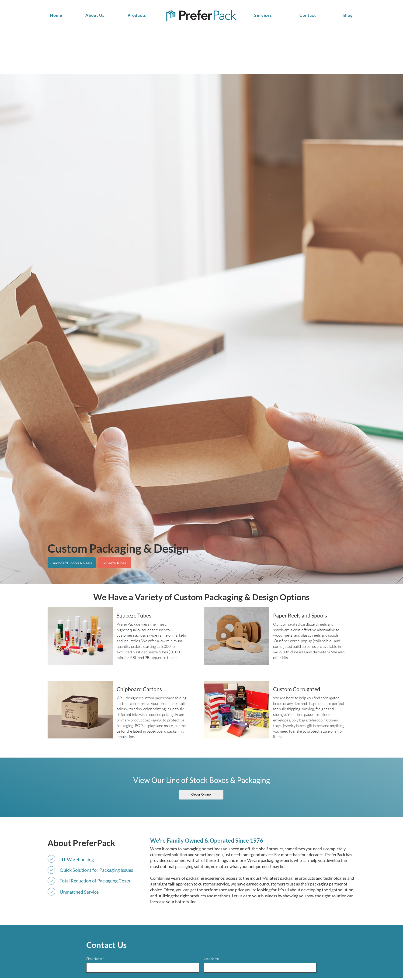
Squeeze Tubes (134, 615)
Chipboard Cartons (139, 689)
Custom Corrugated (296, 689)
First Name (95, 959)
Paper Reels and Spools (300, 615)
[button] (264, 15)
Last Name (212, 959)
